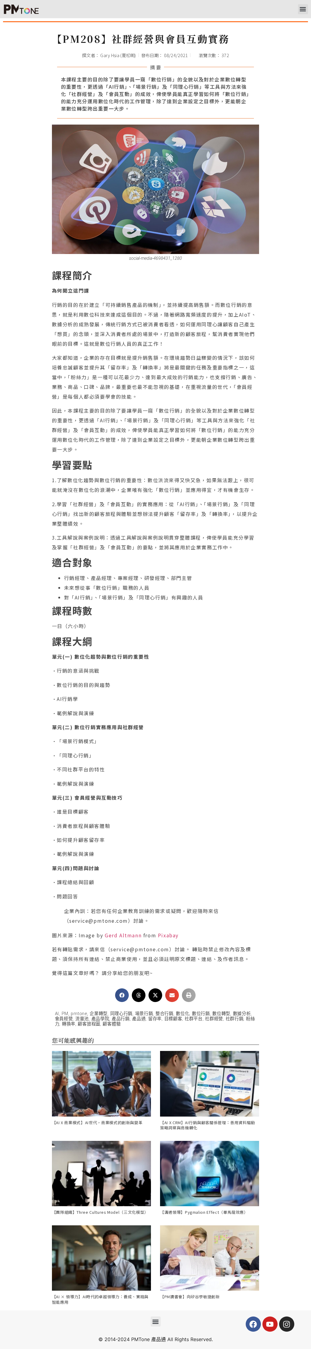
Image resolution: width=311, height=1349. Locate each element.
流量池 (82, 1018)
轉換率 (68, 1024)
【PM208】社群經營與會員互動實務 (141, 39)
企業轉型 (99, 1013)
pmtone (79, 1013)
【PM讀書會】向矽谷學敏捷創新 (190, 1296)
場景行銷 (144, 1013)
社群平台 (194, 1018)
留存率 (155, 1018)
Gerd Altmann (123, 935)
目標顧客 (173, 1018)
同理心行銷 (121, 1013)
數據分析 (242, 1013)
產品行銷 (121, 1018)
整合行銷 (164, 1013)
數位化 (182, 1013)
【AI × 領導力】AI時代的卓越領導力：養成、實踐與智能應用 (100, 1299)
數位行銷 (201, 1013)
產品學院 (100, 1018)
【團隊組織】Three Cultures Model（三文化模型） (100, 1212)
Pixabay (168, 935)
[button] (303, 9)
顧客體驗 (112, 1024)
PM (65, 1013)
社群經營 (214, 1018)
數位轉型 (221, 1013)
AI (57, 1013)
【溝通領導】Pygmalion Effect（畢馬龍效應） (204, 1212)
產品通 (138, 1018)
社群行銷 (235, 1018)
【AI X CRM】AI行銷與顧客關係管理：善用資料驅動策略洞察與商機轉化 (207, 1125)
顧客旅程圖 (89, 1024)
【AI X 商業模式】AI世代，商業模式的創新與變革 (97, 1122)
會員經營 (64, 1018)
